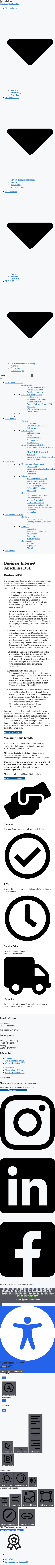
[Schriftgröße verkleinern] (4, 1377)
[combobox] (27, 1295)
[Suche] (32, 375)
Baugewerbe (32, 510)
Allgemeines (26, 385)
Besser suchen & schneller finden (41, 469)
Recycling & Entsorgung (37, 505)
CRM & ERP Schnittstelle (38, 452)
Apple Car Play (33, 459)
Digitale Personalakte (36, 481)
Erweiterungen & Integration (33, 445)
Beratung (25, 517)
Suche (2, 375)
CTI (28, 450)
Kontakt (14, 182)
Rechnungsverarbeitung (37, 478)
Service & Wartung (35, 390)
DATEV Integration (35, 486)
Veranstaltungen (17, 187)
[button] (1, 1304)
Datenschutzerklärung (14, 1061)
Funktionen (31, 423)
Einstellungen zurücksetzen (11, 1530)
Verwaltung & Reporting (37, 399)
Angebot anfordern (35, 392)
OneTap (16, 1367)
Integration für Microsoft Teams (40, 447)
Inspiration (31, 546)
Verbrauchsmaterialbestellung (23, 180)
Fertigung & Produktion (37, 495)
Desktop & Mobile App (37, 426)
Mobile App (32, 471)
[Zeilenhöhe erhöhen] (4, 1400)
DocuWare (9, 462)
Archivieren (32, 466)
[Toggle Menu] (1, 378)
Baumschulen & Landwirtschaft (40, 507)
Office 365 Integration (36, 488)
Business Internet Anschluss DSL (41, 457)
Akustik (30, 548)
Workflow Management (37, 483)
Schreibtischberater (35, 519)
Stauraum (31, 536)
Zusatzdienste (27, 430)
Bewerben (15, 95)
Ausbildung (16, 93)
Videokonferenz (33, 433)
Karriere (14, 90)
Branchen (25, 493)
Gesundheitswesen (34, 498)
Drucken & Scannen (14, 382)
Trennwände (32, 534)
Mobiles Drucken (34, 402)
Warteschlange (33, 442)
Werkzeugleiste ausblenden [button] (11, 1372)
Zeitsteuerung (32, 440)
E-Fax (29, 435)
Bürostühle (31, 529)
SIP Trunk (31, 454)
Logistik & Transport (35, 502)
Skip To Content (7, 1527)
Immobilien (31, 512)
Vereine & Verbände (35, 500)
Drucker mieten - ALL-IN (38, 387)
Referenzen (31, 428)
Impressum (10, 1058)
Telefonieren (10, 418)
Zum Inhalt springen (8, 1)
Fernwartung (16, 184)
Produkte (25, 526)
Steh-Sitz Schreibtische (36, 531)
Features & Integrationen (31, 394)
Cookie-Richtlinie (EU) (15, 1063)
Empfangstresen (33, 538)
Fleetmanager (32, 397)
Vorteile (24, 421)
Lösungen (25, 476)
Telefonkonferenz (34, 438)
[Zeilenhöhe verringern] (4, 1410)
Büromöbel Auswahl (14, 514)
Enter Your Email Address (11, 1087)
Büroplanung (26, 541)
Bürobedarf (10, 550)
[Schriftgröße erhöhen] (4, 1368)
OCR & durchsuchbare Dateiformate (36, 410)
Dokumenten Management (32, 464)
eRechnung (31, 490)
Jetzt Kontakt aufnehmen (14, 778)
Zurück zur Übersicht (13, 732)
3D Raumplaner (33, 543)
